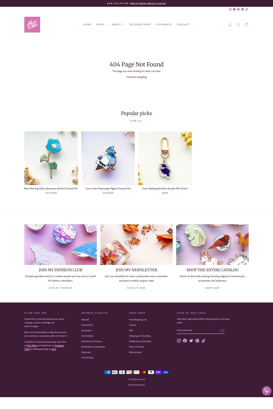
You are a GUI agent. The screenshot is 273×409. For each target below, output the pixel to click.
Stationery (86, 352)
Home (88, 24)
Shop (100, 24)
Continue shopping (136, 76)
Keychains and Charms (91, 341)
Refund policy (135, 352)
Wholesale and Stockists (140, 341)
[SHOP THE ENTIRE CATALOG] (212, 244)
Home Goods (87, 336)
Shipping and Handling (139, 336)
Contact (183, 24)
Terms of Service (136, 346)
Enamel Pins (87, 325)
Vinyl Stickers (87, 357)
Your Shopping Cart (138, 319)
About (117, 24)
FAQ (131, 330)
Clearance (164, 24)
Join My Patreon (60, 288)
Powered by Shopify (136, 385)
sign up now (136, 288)
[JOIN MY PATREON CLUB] (60, 244)
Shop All (85, 319)
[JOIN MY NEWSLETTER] (136, 244)
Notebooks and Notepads (93, 346)
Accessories (86, 330)
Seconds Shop (140, 24)
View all (136, 121)
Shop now (212, 288)
